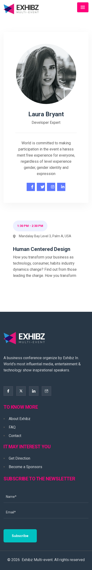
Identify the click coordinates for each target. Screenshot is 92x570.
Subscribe (20, 536)
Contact (15, 435)
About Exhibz (19, 418)
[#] (31, 187)
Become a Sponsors (25, 467)
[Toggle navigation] (82, 7)
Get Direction (19, 458)
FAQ (12, 427)
